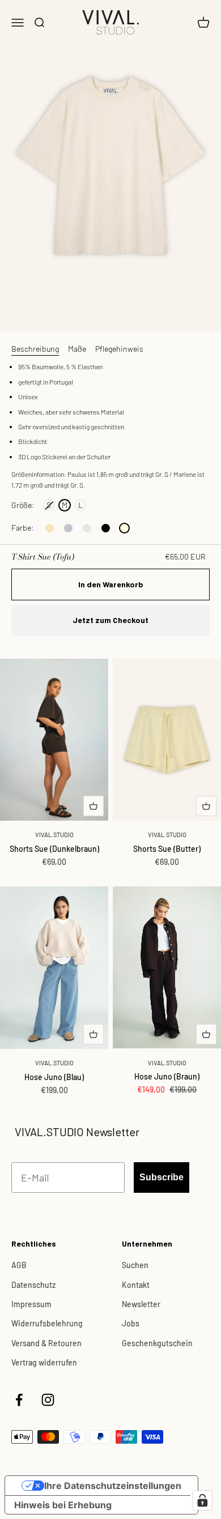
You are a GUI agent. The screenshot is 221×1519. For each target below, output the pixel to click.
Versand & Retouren (46, 1343)
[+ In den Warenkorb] (93, 806)
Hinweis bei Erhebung (63, 1505)
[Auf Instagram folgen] (48, 1399)
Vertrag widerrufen (44, 1362)
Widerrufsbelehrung (47, 1323)
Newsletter (141, 1304)
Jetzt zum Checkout (110, 620)
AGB (19, 1265)
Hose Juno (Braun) (166, 1076)
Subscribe (161, 1177)
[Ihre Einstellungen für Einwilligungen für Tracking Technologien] (202, 1500)
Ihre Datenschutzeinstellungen (112, 1485)
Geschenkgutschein (157, 1343)
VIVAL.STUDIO (54, 834)
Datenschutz (33, 1285)
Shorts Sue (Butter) (167, 849)
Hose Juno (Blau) (54, 1077)
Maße (77, 348)
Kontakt (136, 1285)
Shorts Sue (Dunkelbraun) (54, 849)
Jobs (130, 1323)
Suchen (135, 1265)
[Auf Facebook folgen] (19, 1399)
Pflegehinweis (119, 348)
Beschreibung (35, 348)
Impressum (31, 1304)
